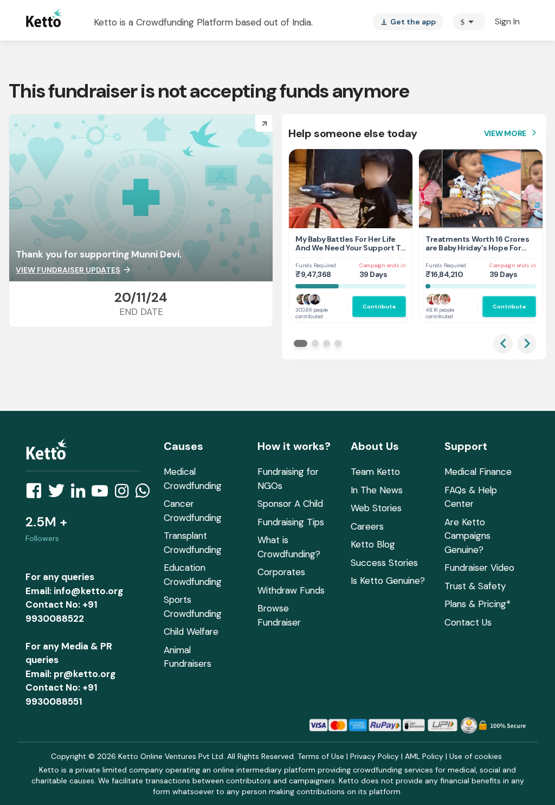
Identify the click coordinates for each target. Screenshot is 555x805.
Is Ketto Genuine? (388, 581)
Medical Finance (478, 472)
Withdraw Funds (291, 590)
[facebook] (36, 494)
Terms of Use (320, 756)
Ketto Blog (373, 544)
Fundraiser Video (479, 568)
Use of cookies (475, 756)
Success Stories (384, 563)
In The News (377, 490)
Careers (367, 526)
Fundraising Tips (290, 522)
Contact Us (468, 622)
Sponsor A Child (290, 504)
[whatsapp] (145, 494)
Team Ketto (375, 472)
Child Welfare (191, 631)
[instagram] (124, 494)
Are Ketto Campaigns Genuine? (467, 536)
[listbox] (408, 22)
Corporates (281, 572)
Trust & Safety (475, 586)
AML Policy (424, 756)
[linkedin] (81, 494)
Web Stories (376, 508)
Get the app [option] (408, 22)
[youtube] (103, 494)
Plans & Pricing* (477, 604)
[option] (469, 21)
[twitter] (59, 494)
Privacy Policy (374, 756)
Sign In (507, 21)
